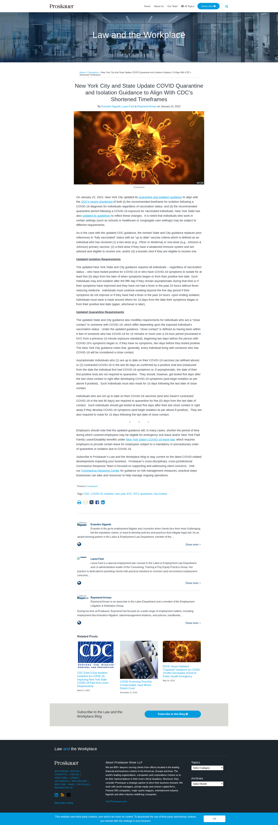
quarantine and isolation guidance (160, 197)
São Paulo (83, 784)
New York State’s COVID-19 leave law (150, 439)
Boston (74, 771)
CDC (87, 493)
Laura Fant (128, 106)
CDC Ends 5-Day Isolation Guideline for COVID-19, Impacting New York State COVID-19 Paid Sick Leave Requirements (92, 679)
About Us (159, 6)
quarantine (146, 493)
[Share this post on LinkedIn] (103, 502)
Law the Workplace (76, 749)
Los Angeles (62, 781)
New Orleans (79, 781)
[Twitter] (69, 795)
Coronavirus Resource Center (100, 470)
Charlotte (61, 774)
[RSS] (62, 795)
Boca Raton (61, 771)
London (74, 778)
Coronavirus (93, 72)
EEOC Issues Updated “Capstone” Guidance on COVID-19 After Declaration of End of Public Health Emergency (181, 671)
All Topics (189, 6)
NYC (129, 493)
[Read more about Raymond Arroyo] (79, 623)
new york (120, 493)
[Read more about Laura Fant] (79, 583)
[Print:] (79, 502)
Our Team (172, 6)
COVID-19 (97, 493)
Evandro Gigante (111, 106)
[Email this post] (85, 502)
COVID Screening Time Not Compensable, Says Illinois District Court (136, 685)
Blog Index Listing (64, 802)
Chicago (74, 774)
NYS (136, 493)
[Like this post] (97, 502)
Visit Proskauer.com (116, 801)
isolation (109, 493)
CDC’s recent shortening (97, 201)
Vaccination (160, 493)
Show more (192, 544)
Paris (71, 784)
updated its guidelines (96, 215)
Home (147, 6)
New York (60, 784)
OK (214, 818)
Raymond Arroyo (147, 106)
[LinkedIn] (56, 795)
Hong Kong (61, 778)
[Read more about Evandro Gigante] (79, 544)
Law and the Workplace (139, 35)
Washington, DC (64, 787)
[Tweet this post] (91, 502)
